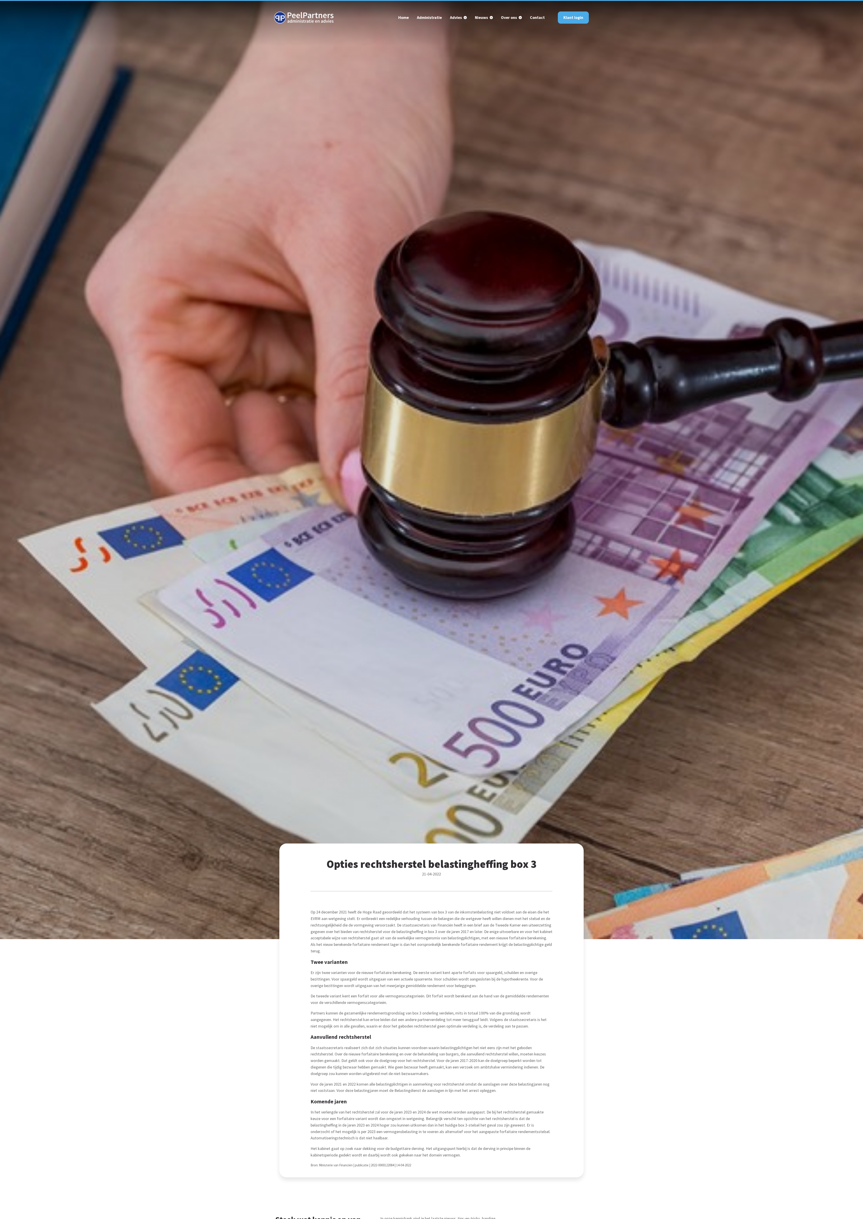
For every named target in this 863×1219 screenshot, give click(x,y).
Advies (456, 17)
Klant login (573, 17)
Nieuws (481, 17)
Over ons (509, 17)
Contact (537, 17)
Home (403, 17)
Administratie (429, 17)
